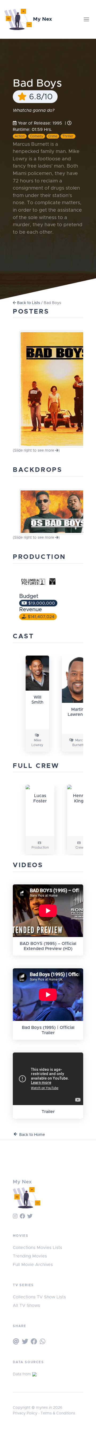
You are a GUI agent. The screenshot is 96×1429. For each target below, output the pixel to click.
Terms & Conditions (58, 1413)
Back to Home (32, 1135)
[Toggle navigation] (86, 19)
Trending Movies (30, 1256)
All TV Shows (26, 1305)
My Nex (42, 19)
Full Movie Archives (33, 1265)
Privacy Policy (25, 1413)
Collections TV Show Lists (39, 1297)
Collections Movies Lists (37, 1248)
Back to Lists (28, 303)
